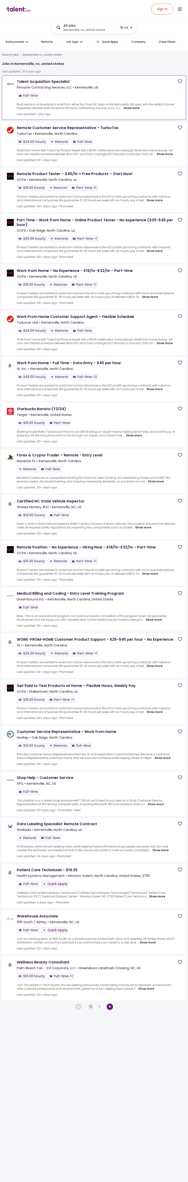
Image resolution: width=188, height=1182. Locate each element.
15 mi (124, 27)
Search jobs (10, 54)
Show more (132, 108)
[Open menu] (179, 9)
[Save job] (180, 81)
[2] (110, 1006)
